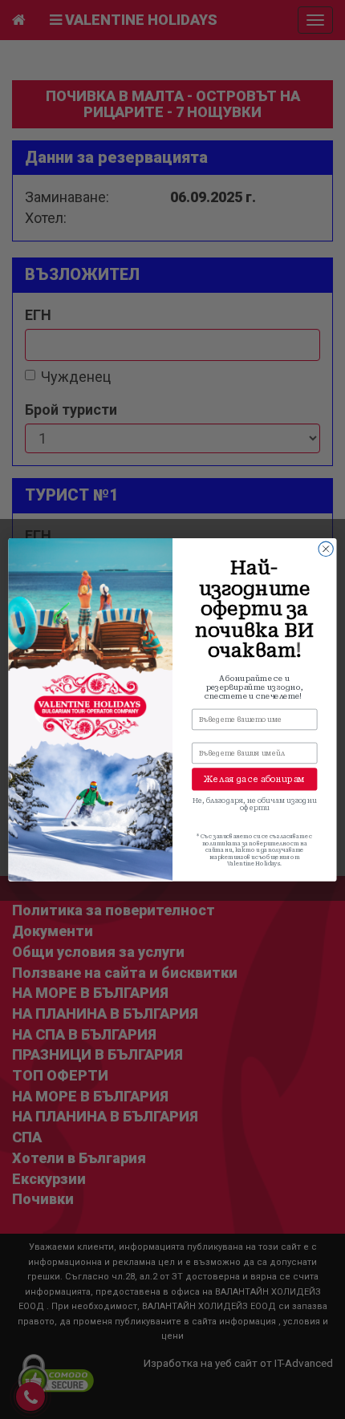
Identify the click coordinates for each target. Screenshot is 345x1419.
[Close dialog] (326, 548)
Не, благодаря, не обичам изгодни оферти (254, 804)
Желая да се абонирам (254, 779)
